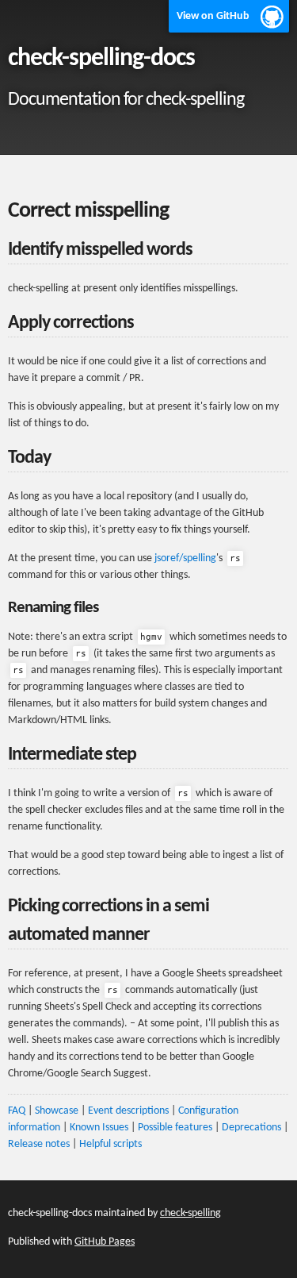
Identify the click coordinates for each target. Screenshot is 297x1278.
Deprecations (251, 1128)
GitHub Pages (104, 1242)
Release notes (39, 1144)
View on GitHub (213, 16)
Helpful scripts (110, 1144)
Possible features (175, 1128)
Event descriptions (128, 1111)
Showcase (56, 1111)
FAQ (16, 1111)
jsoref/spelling (185, 558)
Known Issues (99, 1128)
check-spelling (190, 1213)
